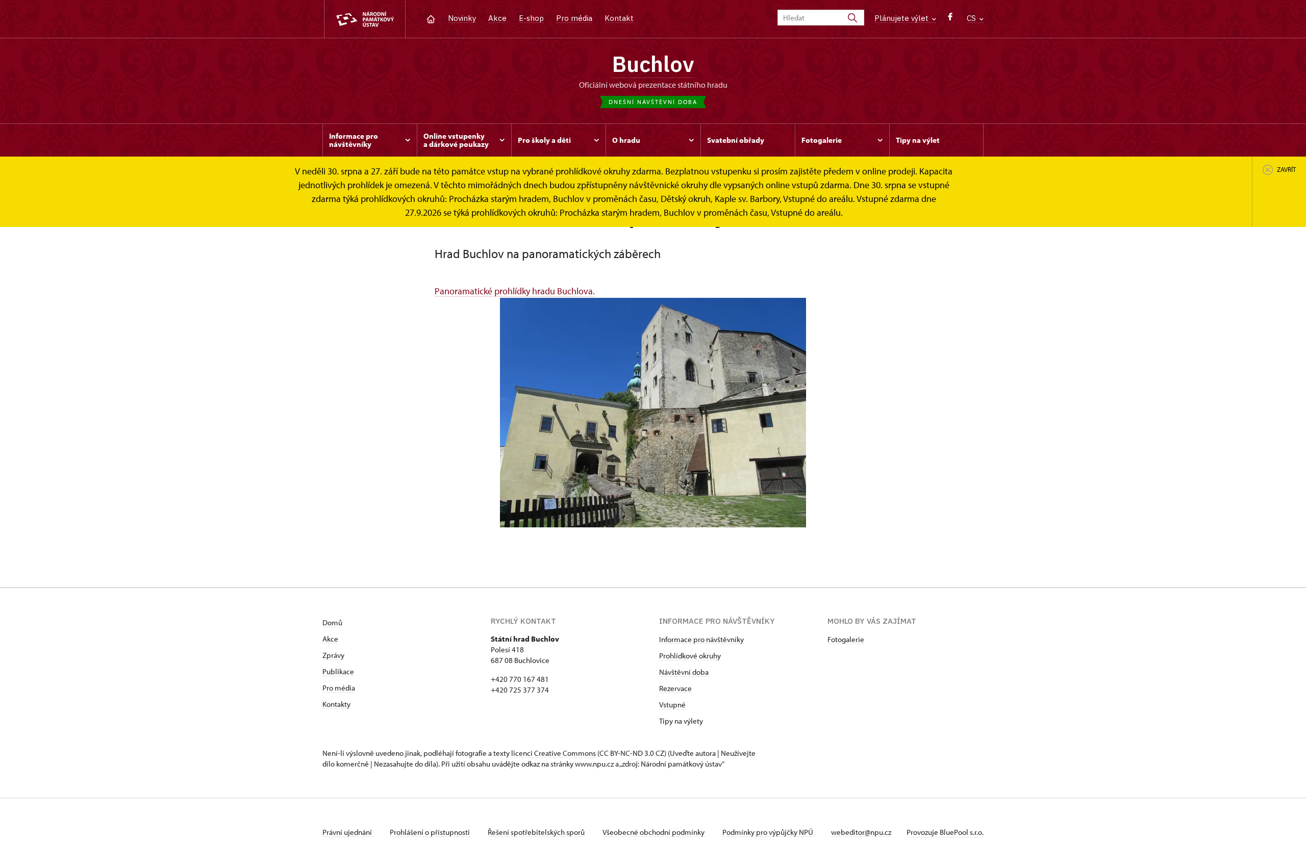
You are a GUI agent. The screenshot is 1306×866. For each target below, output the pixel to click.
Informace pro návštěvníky (701, 639)
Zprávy (333, 655)
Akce (497, 18)
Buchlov (653, 63)
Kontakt (619, 18)
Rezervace (675, 688)
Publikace (338, 671)
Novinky (462, 18)
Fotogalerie (845, 639)
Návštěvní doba (684, 672)
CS (972, 18)
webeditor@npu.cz (861, 832)
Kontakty (336, 704)
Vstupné (672, 704)
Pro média (574, 18)
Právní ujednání (347, 832)
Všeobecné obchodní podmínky (654, 832)
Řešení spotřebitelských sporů (537, 832)
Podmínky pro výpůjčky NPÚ (768, 832)
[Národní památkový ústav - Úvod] (365, 19)
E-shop (531, 18)
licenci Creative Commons (553, 753)
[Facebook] (950, 19)
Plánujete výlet (902, 18)
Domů (332, 622)
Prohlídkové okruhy (690, 655)
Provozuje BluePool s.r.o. (945, 832)
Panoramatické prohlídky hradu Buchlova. (515, 291)
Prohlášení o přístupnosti (430, 832)
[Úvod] (431, 18)
